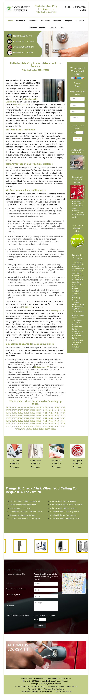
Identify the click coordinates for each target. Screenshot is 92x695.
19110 (26, 410)
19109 (20, 410)
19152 (32, 421)
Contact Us (80, 20)
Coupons (68, 20)
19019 (8, 407)
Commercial (32, 20)
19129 (14, 415)
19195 (29, 429)
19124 (44, 413)
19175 (38, 423)
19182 (14, 426)
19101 (32, 407)
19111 (32, 410)
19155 (50, 421)
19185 (32, 426)
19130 (20, 415)
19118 (8, 413)
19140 (20, 418)
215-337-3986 (80, 8)
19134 (44, 415)
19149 (14, 421)
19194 (23, 429)
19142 (32, 418)
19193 (17, 429)
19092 (14, 407)
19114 (50, 410)
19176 (44, 423)
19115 (56, 410)
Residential (20, 20)
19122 (32, 413)
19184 (26, 426)
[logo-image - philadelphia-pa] (74, 583)
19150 (20, 421)
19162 (8, 423)
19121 (26, 413)
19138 (8, 418)
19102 (38, 407)
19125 (50, 413)
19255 (53, 429)
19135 (50, 415)
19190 (50, 426)
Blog (61, 27)
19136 (56, 415)
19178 (56, 423)
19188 (44, 426)
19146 (56, 418)
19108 (14, 410)
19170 (14, 423)
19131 (26, 415)
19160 (56, 421)
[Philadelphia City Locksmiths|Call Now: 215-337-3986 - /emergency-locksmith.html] (77, 451)
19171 (20, 423)
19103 (44, 407)
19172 (26, 423)
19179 (62, 423)
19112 (38, 410)
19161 (62, 421)
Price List (53, 27)
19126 (56, 413)
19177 (50, 423)
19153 (38, 421)
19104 (50, 407)
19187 (38, 426)
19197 (41, 429)
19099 (26, 407)
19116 (62, 410)
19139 (14, 418)
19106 (62, 407)
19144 (44, 418)
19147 (62, 418)
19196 (35, 429)
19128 (8, 415)
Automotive (45, 20)
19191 (56, 426)
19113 (44, 410)
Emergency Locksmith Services (77, 180)
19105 (56, 407)
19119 (14, 413)
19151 (26, 421)
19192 (62, 426)
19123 (38, 413)
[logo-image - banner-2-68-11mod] (46, 44)
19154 (44, 421)
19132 (32, 415)
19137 (62, 415)
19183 (20, 426)
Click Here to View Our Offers (77, 228)
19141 (26, 418)
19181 (8, 426)
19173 (32, 423)
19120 (20, 413)
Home (10, 20)
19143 (38, 418)
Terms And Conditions (37, 27)
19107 (8, 410)
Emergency (57, 20)
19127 (62, 413)
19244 (47, 429)
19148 (8, 421)
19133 (38, 415)
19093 (20, 407)
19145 (50, 418)
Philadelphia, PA (29, 70)
